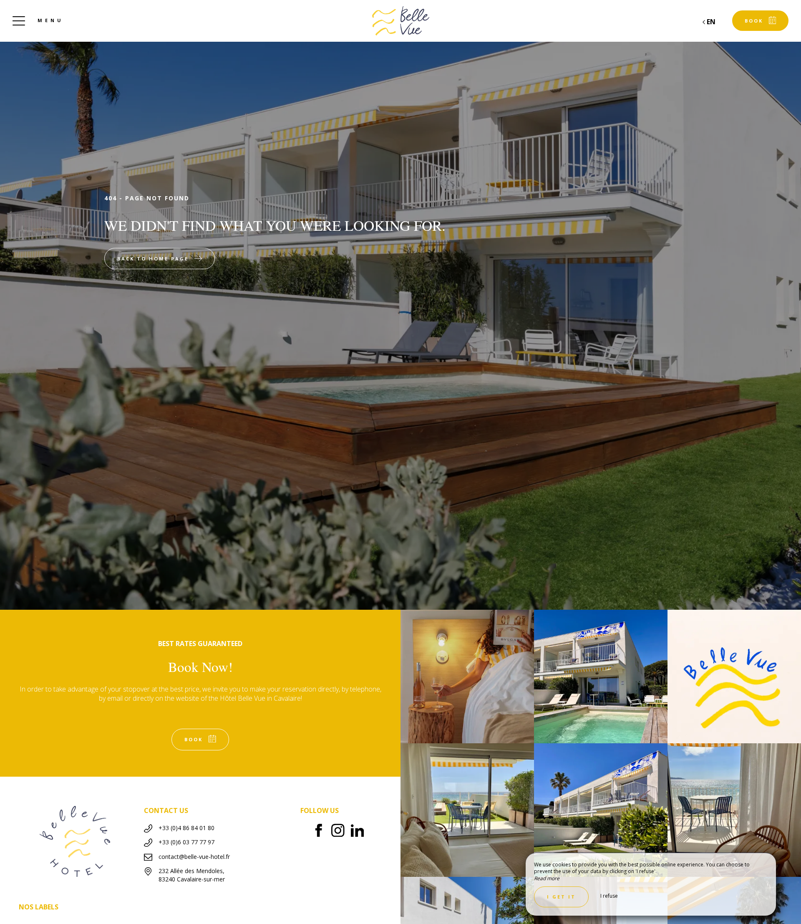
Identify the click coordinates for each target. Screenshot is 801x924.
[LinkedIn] (360, 831)
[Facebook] (322, 831)
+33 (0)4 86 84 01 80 (186, 828)
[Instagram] (341, 831)
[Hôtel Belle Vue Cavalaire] (400, 21)
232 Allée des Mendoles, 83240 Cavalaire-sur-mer (192, 875)
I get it (561, 897)
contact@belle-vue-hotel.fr (194, 857)
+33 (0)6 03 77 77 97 (186, 842)
